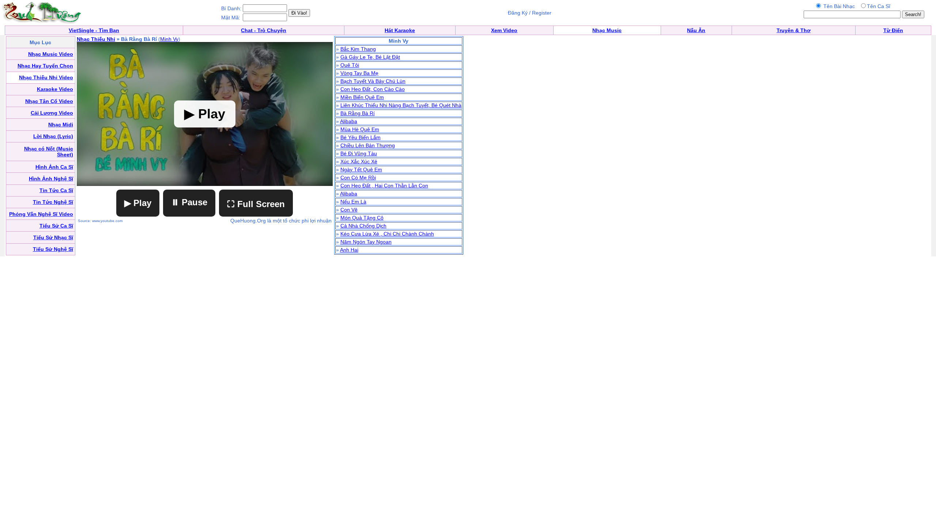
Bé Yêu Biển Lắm (360, 137)
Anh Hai (349, 250)
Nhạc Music (607, 30)
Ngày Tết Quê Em (361, 169)
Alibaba (348, 121)
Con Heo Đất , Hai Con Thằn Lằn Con (384, 185)
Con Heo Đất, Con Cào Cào (372, 89)
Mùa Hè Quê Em (359, 129)
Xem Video (504, 30)
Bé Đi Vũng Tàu (358, 153)
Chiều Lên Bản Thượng (367, 145)
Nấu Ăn (696, 30)
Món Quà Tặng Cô (362, 218)
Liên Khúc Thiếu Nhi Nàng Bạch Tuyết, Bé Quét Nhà (400, 105)
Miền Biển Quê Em (362, 97)
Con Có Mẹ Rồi (358, 177)
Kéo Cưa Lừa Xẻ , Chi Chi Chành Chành (387, 234)
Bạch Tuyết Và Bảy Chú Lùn (372, 81)
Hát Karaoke (400, 30)
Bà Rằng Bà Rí (357, 113)
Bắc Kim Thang (358, 49)
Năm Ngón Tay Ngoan (366, 242)
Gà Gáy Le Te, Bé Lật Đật (370, 57)
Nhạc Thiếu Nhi (96, 39)
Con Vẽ (349, 210)
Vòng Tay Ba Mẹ (359, 73)
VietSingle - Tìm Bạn (94, 30)
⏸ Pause (189, 202)
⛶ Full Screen (256, 204)
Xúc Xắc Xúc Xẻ (358, 161)
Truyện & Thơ (794, 30)
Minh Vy (169, 39)
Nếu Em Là (353, 202)
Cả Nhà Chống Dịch (363, 226)
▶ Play (137, 203)
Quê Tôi (349, 65)
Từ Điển (893, 30)
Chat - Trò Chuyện (263, 30)
